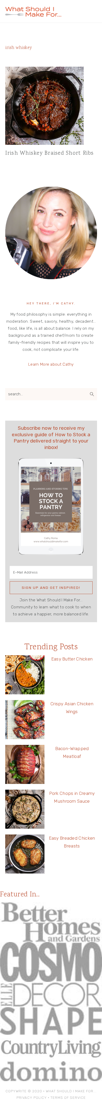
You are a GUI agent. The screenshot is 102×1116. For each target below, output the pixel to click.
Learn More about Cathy (51, 364)
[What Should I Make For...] (33, 14)
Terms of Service (68, 1098)
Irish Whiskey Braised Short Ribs (49, 153)
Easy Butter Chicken (72, 659)
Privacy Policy (31, 1098)
